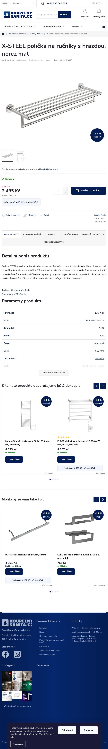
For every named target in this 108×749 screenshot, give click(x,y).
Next (103, 386)
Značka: (100, 215)
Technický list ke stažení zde (16, 290)
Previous (96, 386)
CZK (98, 3)
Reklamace (44, 646)
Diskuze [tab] (51, 234)
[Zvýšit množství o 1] (65, 189)
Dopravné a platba (47, 655)
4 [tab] (57, 479)
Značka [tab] (71, 234)
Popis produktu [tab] (11, 234)
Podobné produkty (52, 242)
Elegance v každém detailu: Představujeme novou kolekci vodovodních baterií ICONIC (84, 638)
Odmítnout (67, 730)
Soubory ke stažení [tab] (32, 234)
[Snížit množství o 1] (65, 193)
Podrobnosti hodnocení (39, 60)
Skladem (99, 358)
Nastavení (18, 744)
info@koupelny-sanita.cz (21, 635)
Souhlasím (89, 730)
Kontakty (17, 3)
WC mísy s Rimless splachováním (86, 628)
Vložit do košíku (90, 190)
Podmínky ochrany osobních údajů (51, 641)
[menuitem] (21, 26)
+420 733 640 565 (16, 638)
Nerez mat (99, 343)
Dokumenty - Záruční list (14, 294)
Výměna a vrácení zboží (49, 650)
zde (12, 737)
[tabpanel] (28, 434)
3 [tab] (55, 479)
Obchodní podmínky (48, 636)
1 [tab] (50, 479)
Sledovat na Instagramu (19, 706)
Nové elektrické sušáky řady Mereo (86, 632)
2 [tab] (52, 479)
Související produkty (92, 234)
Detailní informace (48, 169)
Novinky (5, 3)
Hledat (64, 14)
